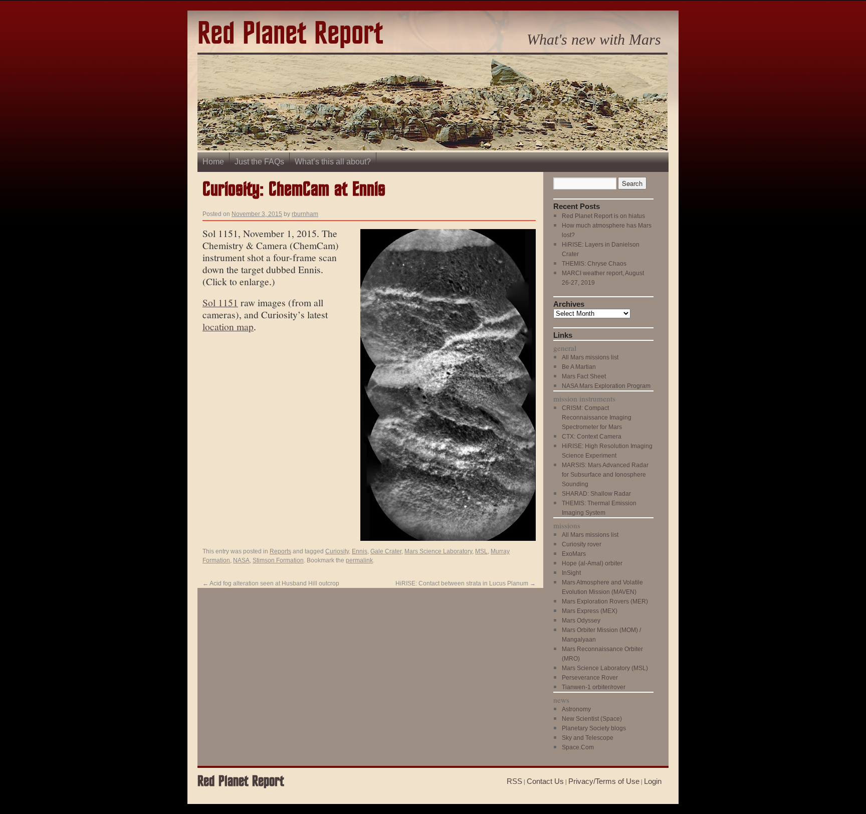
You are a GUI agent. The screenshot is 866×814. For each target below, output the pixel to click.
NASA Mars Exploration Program (606, 385)
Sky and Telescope (587, 737)
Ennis (359, 551)
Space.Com (578, 747)
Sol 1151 (220, 302)
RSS (514, 781)
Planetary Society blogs (594, 728)
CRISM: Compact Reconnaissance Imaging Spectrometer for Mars (596, 417)
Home (213, 161)
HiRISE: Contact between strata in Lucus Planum (465, 583)
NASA (241, 560)
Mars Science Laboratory (438, 551)
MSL (481, 551)
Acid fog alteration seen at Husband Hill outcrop (270, 583)
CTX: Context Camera (591, 436)
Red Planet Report (290, 34)
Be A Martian (579, 366)
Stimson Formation (278, 560)
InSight (571, 572)
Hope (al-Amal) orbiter (592, 563)
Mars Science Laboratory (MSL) (605, 668)
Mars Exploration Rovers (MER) (605, 601)
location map (228, 326)
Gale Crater (385, 551)
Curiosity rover (581, 544)
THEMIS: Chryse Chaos (594, 263)
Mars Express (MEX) (589, 611)
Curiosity (337, 551)
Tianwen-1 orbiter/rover (593, 687)
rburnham (305, 214)
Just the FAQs (259, 161)
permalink (359, 560)
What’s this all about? (333, 161)
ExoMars (574, 553)
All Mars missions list (590, 357)
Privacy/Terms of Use (603, 781)
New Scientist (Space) (592, 718)
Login (653, 781)
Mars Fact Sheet (584, 376)
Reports (280, 551)
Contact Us (545, 781)
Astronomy (576, 709)
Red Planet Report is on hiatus (603, 216)
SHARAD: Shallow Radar (596, 493)
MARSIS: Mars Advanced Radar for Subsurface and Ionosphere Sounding (605, 475)
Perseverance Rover (590, 677)
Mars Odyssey (581, 620)
